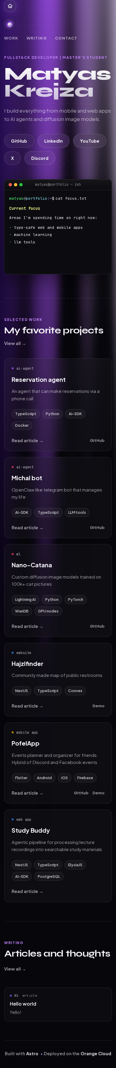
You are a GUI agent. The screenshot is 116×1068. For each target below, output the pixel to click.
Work (11, 37)
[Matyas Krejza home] (10, 6)
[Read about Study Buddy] (58, 856)
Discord (39, 158)
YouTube (89, 141)
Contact (66, 37)
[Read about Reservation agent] (58, 405)
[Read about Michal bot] (58, 497)
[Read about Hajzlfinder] (58, 679)
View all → (15, 343)
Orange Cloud (96, 1053)
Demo (98, 705)
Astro (32, 1053)
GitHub (19, 141)
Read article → (27, 440)
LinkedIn (53, 141)
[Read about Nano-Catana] (58, 590)
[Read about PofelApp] (58, 763)
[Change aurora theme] (9, 24)
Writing (36, 37)
